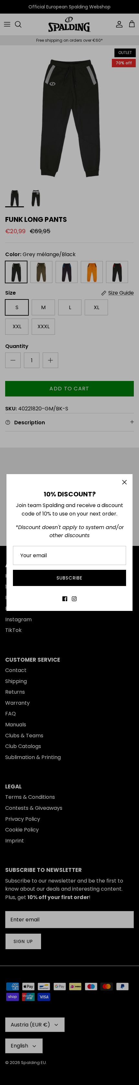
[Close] (124, 482)
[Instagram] (74, 598)
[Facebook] (64, 598)
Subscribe (69, 578)
